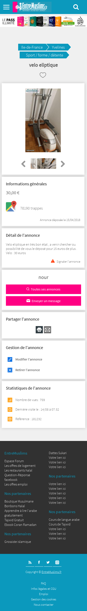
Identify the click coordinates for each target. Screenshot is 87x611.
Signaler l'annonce (68, 261)
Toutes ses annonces (45, 289)
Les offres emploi (16, 484)
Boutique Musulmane (19, 501)
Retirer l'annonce (27, 370)
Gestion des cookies (43, 599)
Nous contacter (43, 605)
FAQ (43, 583)
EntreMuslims (15, 453)
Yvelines (58, 47)
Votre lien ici (57, 457)
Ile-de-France (32, 47)
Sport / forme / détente (44, 55)
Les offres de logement (19, 465)
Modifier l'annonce (28, 359)
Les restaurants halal (18, 470)
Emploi (43, 594)
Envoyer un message (46, 301)
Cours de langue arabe (64, 519)
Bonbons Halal (14, 506)
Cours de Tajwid (60, 524)
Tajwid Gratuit (14, 520)
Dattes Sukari (58, 453)
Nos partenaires (17, 493)
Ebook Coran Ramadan (20, 524)
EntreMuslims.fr (51, 572)
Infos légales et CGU (43, 589)
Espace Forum (14, 461)
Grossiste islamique (17, 541)
